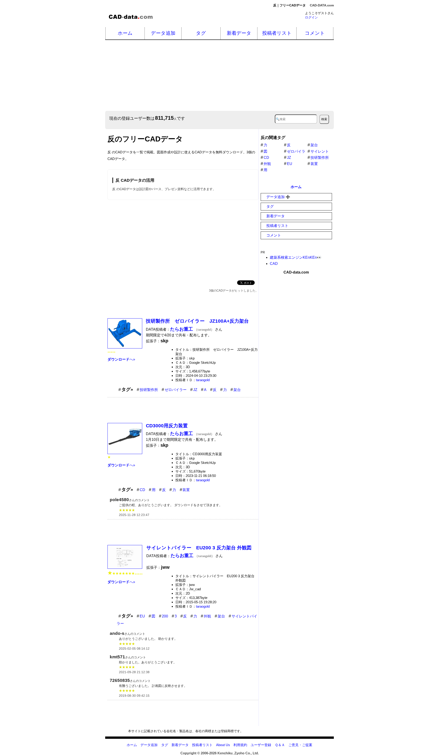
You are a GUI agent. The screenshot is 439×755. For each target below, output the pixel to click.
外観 (207, 616)
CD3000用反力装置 (167, 425)
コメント (315, 33)
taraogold (203, 380)
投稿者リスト (277, 33)
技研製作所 (149, 390)
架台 (237, 390)
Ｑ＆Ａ (280, 745)
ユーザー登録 (261, 745)
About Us (223, 745)
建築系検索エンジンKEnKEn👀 (295, 257)
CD (142, 490)
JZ (195, 390)
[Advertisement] (242, 75)
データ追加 (163, 33)
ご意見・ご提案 (300, 745)
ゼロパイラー (176, 390)
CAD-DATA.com (322, 5)
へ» (121, 359)
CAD (274, 264)
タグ (201, 33)
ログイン (311, 17)
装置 (186, 490)
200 (165, 616)
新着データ (239, 33)
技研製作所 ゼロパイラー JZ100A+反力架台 (197, 321)
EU (142, 616)
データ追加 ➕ (278, 197)
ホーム (125, 33)
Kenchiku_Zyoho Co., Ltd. (238, 753)
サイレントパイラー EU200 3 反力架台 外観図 (199, 547)
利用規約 (240, 745)
